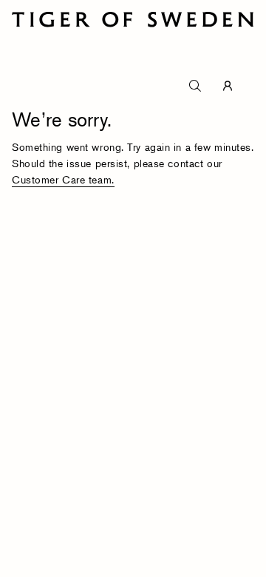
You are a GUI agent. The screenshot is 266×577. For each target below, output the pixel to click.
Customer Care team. (63, 179)
